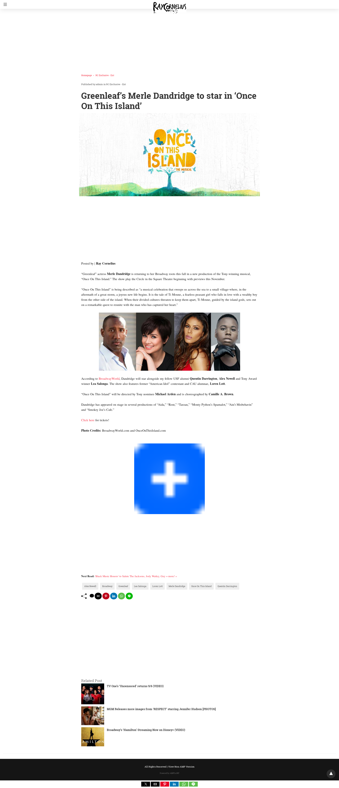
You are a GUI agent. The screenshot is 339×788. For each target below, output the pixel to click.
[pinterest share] (105, 596)
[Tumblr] (91, 441)
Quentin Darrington (227, 586)
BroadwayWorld (109, 378)
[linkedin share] (113, 596)
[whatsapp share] (121, 596)
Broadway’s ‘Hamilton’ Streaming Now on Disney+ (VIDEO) (146, 730)
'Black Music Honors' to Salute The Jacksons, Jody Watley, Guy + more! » (136, 576)
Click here (87, 420)
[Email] (94, 441)
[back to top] (331, 773)
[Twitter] (85, 441)
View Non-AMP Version (181, 766)
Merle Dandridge (177, 586)
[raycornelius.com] (169, 6)
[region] (168, 39)
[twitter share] (92, 595)
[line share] (129, 596)
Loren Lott (157, 586)
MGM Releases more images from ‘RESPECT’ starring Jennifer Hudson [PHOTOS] (161, 709)
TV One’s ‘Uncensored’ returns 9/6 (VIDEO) (135, 686)
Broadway (107, 586)
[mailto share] (98, 596)
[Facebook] (82, 441)
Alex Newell (90, 586)
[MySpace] (88, 441)
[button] (145, 784)
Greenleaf (123, 586)
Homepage (86, 75)
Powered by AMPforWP (169, 773)
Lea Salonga (140, 586)
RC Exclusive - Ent (105, 75)
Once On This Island (201, 586)
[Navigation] (4, 4)
